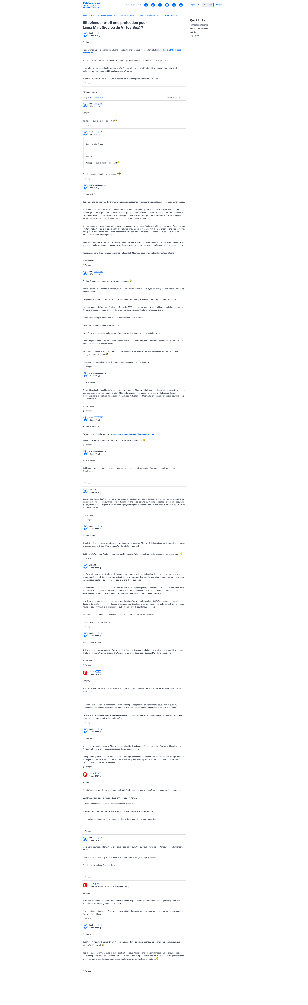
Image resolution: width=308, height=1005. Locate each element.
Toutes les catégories (199, 25)
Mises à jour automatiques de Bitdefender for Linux (133, 434)
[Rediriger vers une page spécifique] (183, 98)
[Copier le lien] (100, 35)
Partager (87, 83)
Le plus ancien (95, 98)
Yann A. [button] (91, 671)
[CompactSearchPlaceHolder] (199, 5)
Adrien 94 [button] (92, 490)
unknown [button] (123, 886)
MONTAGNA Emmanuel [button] (97, 185)
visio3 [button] (91, 33)
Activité (193, 32)
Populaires (194, 36)
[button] (85, 34)
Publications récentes (199, 28)
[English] (92, 5)
